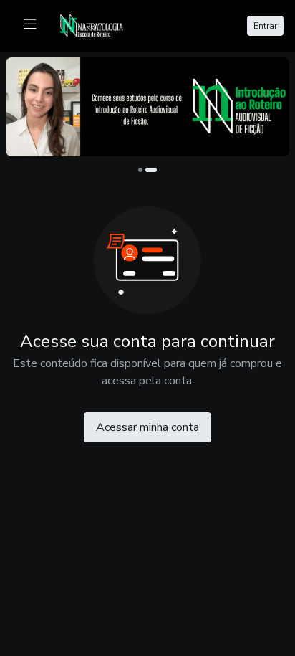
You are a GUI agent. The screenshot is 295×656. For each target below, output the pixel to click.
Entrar (265, 26)
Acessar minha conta (147, 427)
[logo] (100, 24)
